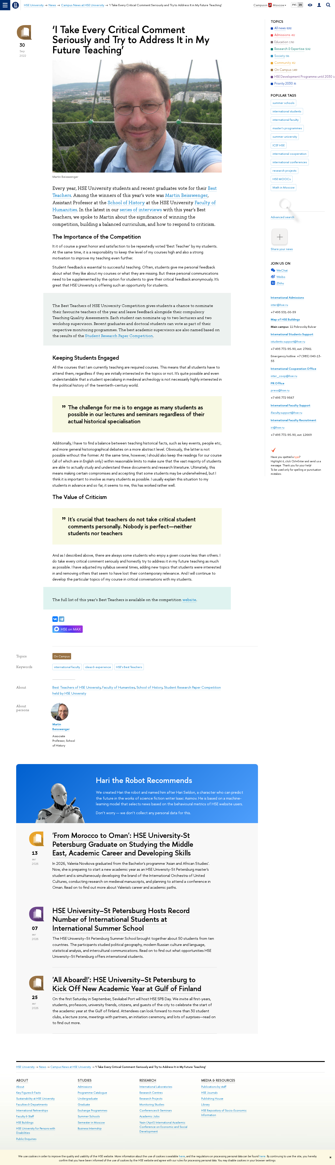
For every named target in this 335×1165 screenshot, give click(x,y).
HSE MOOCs (282, 179)
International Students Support (292, 334)
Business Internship (90, 1128)
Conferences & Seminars (155, 1110)
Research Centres (150, 1093)
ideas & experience (98, 667)
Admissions (85, 1087)
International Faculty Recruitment (293, 420)
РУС (294, 4)
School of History (126, 203)
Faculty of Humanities (118, 687)
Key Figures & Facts (28, 1093)
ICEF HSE (279, 145)
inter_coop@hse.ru (284, 376)
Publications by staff (213, 1087)
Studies (85, 1080)
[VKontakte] (55, 619)
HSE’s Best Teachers (129, 667)
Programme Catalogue (92, 1093)
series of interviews (141, 210)
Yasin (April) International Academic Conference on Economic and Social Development (163, 1127)
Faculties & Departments (31, 1104)
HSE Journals (209, 1093)
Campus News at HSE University (70, 1067)
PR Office (277, 383)
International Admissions (287, 297)
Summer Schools (89, 1116)
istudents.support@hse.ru (288, 341)
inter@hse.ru (279, 305)
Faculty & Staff (25, 1116)
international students (287, 111)
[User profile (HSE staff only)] (319, 5)
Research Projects (150, 1098)
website (189, 599)
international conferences (290, 162)
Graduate (84, 1104)
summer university (285, 136)
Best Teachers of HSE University (76, 687)
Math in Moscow (283, 187)
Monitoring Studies (151, 1104)
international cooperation (290, 154)
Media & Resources (218, 1080)
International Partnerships (32, 1110)
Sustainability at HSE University (35, 1098)
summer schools (283, 103)
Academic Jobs (149, 1116)
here (182, 1156)
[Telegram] (61, 619)
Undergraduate (88, 1098)
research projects (284, 170)
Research (147, 1080)
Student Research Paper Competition (119, 335)
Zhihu (280, 283)
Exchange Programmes (92, 1110)
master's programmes (287, 128)
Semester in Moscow (91, 1122)
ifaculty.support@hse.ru (286, 413)
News (42, 1067)
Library (205, 1104)
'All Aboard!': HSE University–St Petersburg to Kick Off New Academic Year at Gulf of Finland (126, 983)
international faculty (286, 120)
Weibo (280, 277)
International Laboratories (155, 1087)
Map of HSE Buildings (285, 319)
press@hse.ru (280, 390)
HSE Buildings (24, 1122)
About (22, 1080)
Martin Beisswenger (186, 195)
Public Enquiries (26, 1139)
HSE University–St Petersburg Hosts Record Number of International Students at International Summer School (121, 919)
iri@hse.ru (277, 427)
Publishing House (212, 1098)
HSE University (25, 1067)
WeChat (282, 270)
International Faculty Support (290, 405)
